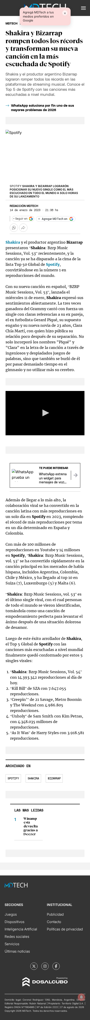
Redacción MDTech (24, 206)
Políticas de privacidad (65, 929)
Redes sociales (17, 936)
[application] (45, 413)
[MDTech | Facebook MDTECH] (56, 966)
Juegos (11, 914)
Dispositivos (14, 922)
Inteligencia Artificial (21, 929)
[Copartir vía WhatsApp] (14, 228)
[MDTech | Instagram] (45, 966)
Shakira (33, 778)
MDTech (12, 23)
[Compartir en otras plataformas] (23, 228)
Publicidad (55, 914)
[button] (83, 8)
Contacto (54, 922)
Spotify (13, 778)
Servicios (12, 944)
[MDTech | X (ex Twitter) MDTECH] (33, 966)
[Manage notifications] (81, 997)
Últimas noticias (17, 951)
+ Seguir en (20, 218)
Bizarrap (54, 778)
